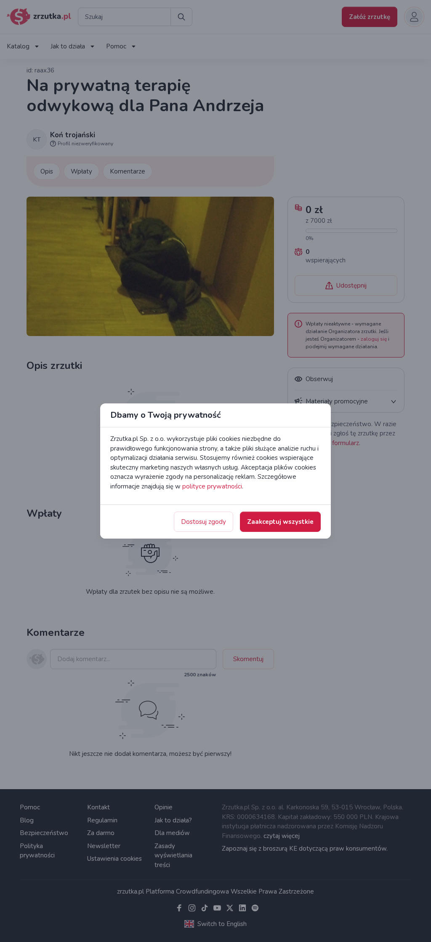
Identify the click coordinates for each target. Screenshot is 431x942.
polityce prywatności (212, 486)
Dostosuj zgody (203, 522)
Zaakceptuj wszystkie (280, 522)
